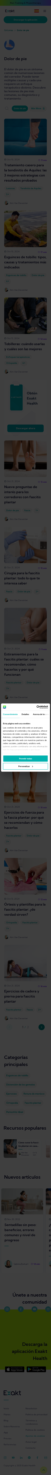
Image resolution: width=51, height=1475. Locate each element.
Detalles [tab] (25, 714)
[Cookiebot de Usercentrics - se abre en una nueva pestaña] (36, 707)
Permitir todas (25, 759)
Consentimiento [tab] (10, 714)
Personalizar (24, 766)
